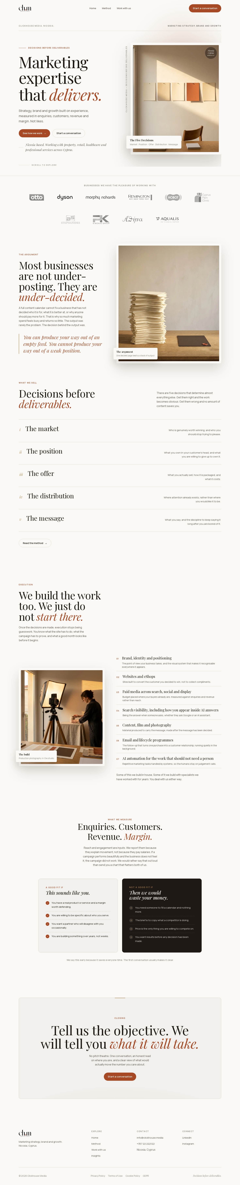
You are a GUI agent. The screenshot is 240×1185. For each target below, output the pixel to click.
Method (106, 8)
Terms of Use (115, 1175)
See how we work (34, 133)
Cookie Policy (133, 1175)
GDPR (146, 1175)
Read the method (35, 543)
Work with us (124, 8)
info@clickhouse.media (150, 1137)
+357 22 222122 (146, 1143)
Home (92, 8)
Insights (95, 1155)
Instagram (188, 1143)
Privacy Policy (98, 1175)
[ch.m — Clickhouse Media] (25, 8)
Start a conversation (205, 8)
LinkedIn (187, 1137)
